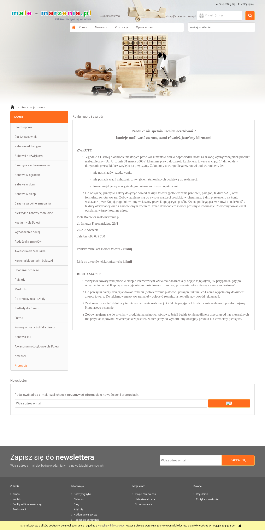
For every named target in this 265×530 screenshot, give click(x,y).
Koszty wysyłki (82, 494)
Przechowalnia (143, 504)
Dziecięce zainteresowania (32, 165)
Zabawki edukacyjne (28, 146)
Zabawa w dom (25, 184)
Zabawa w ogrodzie (28, 175)
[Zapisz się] (229, 403)
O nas (16, 494)
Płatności (79, 499)
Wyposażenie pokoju (28, 232)
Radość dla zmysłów (28, 241)
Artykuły (78, 509)
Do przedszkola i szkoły (30, 298)
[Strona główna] (51, 14)
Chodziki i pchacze (27, 270)
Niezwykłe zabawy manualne (34, 213)
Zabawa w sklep (25, 194)
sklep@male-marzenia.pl (181, 16)
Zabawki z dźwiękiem (29, 155)
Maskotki (20, 289)
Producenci (19, 509)
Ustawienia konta (145, 499)
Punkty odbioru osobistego (28, 504)
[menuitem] (83, 27)
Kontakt (17, 499)
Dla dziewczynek (26, 136)
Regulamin (202, 494)
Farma (19, 317)
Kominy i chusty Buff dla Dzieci (35, 327)
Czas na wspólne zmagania (33, 203)
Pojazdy (20, 279)
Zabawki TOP (23, 337)
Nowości (20, 356)
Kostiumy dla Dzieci (27, 222)
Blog (76, 504)
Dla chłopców (23, 127)
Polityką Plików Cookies (111, 525)
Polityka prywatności (207, 499)
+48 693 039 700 (110, 16)
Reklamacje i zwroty (85, 514)
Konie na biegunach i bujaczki (34, 260)
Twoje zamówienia (146, 494)
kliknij (127, 249)
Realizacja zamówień (86, 519)
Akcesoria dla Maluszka (30, 251)
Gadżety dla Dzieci (27, 308)
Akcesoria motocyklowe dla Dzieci (37, 346)
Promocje (21, 365)
